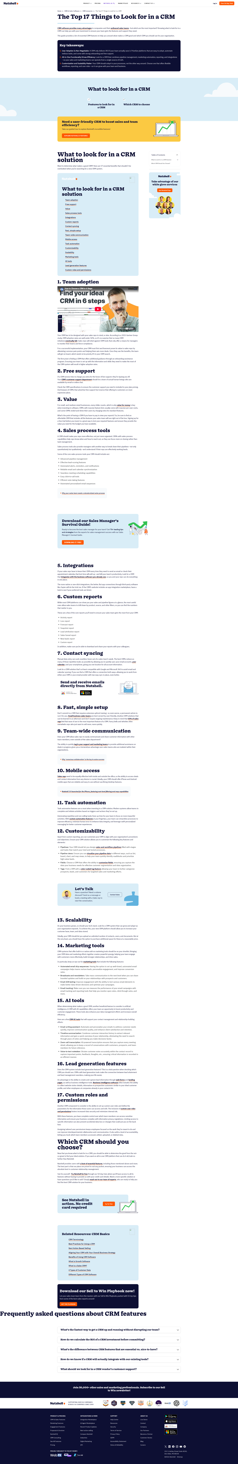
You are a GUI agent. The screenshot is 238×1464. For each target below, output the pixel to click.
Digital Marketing (86, 1441)
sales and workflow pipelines (108, 847)
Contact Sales (115, 895)
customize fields (106, 862)
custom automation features (81, 818)
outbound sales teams (120, 28)
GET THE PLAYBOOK (68, 1304)
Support (113, 1416)
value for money (123, 405)
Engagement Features (57, 1427)
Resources (113, 1423)
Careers (143, 1445)
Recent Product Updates (88, 1427)
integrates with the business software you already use (83, 577)
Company (143, 1427)
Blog (141, 1441)
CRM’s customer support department (76, 379)
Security (113, 1427)
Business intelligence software (105, 1082)
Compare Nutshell (86, 1434)
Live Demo (143, 1419)
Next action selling (86, 1430)
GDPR (112, 1438)
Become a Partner (146, 1434)
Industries (83, 1438)
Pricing (52, 1445)
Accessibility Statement (118, 1441)
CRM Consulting (55, 1438)
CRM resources (87, 11)
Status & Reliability (116, 1445)
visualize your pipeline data (99, 853)
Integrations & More (89, 1416)
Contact (143, 1423)
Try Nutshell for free (79, 1174)
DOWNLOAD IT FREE (72, 542)
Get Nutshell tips (165, 190)
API (81, 1445)
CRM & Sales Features (57, 1419)
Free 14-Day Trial (227, 3)
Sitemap (180, 1457)
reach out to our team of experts (103, 1179)
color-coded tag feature (91, 869)
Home (59, 11)
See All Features (55, 1441)
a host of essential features (91, 1163)
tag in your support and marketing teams (91, 744)
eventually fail (71, 341)
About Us (144, 1416)
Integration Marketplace (88, 1419)
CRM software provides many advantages (74, 28)
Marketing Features (56, 1423)
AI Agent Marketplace (87, 1423)
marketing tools (89, 961)
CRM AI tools (74, 1019)
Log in (215, 3)
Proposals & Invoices (57, 1430)
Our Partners (144, 1430)
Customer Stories (146, 1438)
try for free (109, 1204)
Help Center (114, 1419)
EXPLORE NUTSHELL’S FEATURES (76, 136)
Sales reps (61, 776)
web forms (120, 1080)
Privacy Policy (115, 1434)
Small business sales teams (79, 716)
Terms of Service (116, 1430)
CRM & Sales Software (72, 11)
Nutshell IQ (54, 1434)
